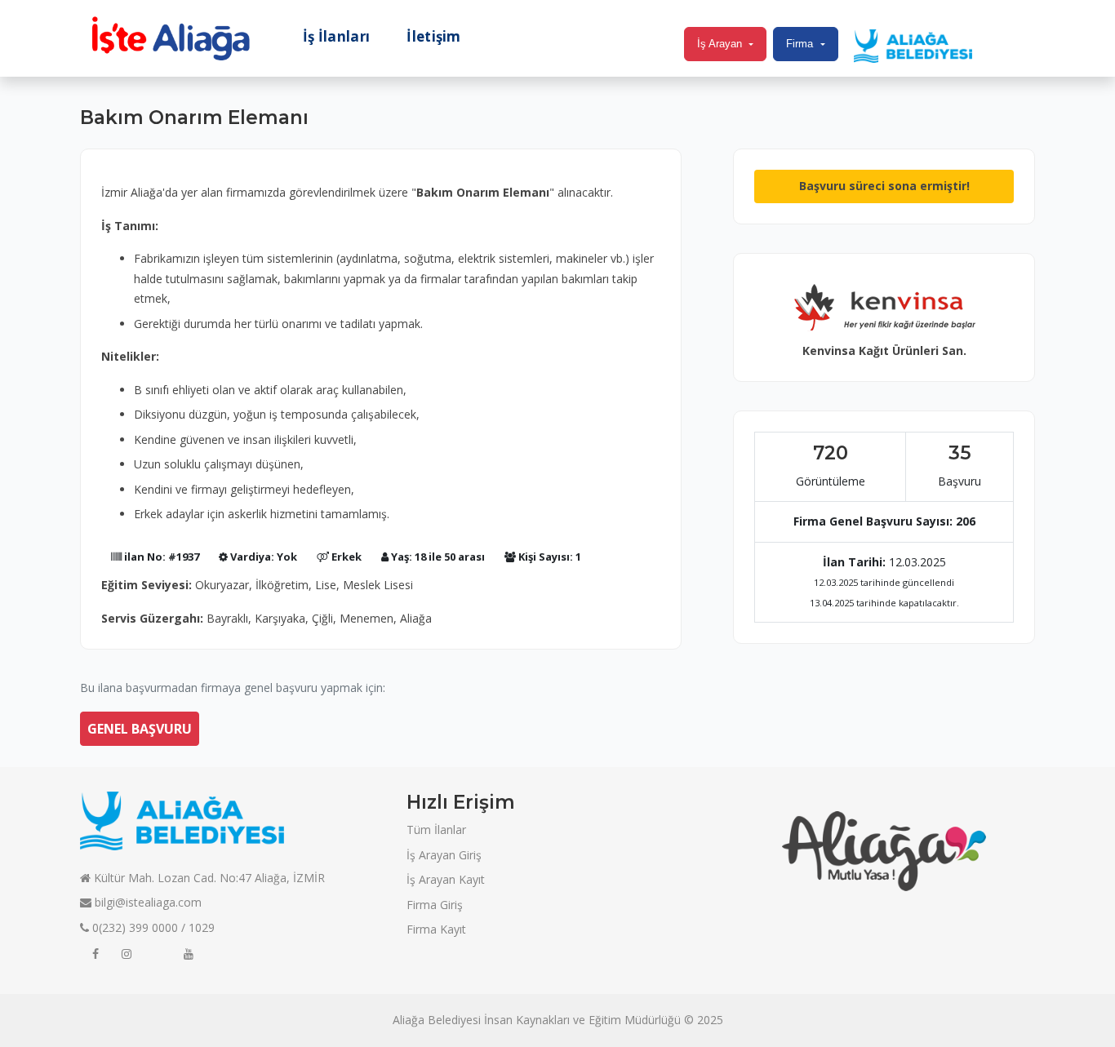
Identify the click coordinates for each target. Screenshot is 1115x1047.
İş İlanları (336, 37)
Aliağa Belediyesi (437, 1019)
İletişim (433, 37)
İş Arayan (719, 44)
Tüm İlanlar (436, 829)
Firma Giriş (434, 904)
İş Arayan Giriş (444, 855)
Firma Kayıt (436, 929)
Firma (799, 44)
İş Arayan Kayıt (445, 879)
